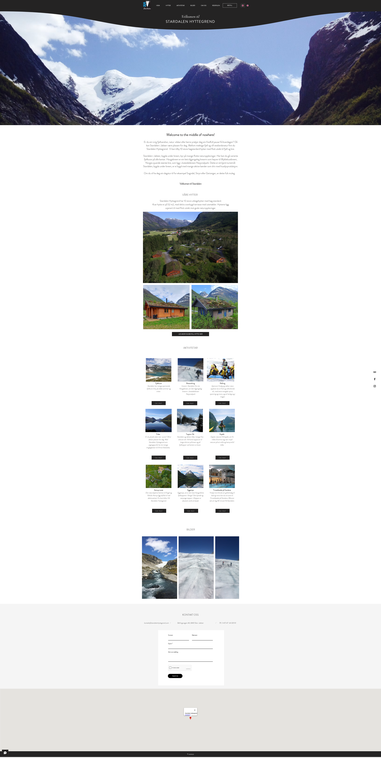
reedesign (191, 754)
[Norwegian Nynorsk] (242, 5)
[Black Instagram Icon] (374, 386)
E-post (170, 643)
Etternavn (194, 635)
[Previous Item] (145, 567)
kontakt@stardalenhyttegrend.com (156, 623)
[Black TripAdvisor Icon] (374, 372)
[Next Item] (236, 567)
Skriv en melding (173, 652)
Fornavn (170, 635)
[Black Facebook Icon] (374, 379)
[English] (247, 5)
